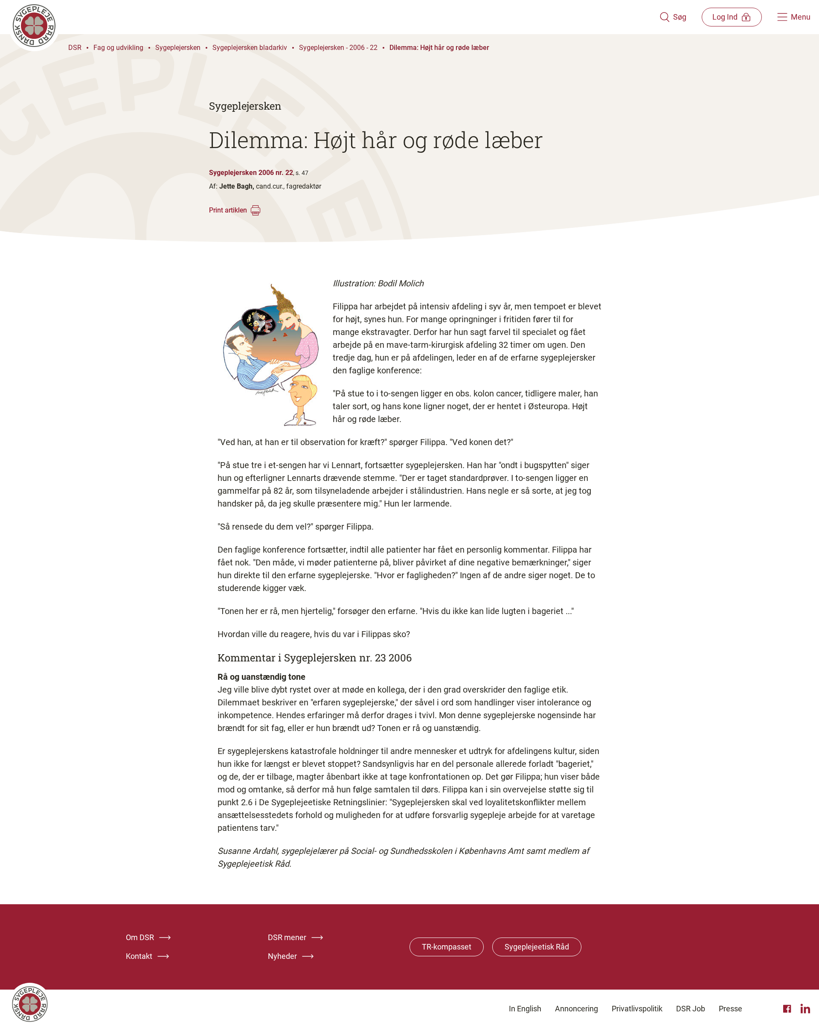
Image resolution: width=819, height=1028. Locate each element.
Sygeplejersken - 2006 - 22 (338, 48)
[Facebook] (788, 1009)
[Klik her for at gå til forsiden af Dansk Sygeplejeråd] (334, 17)
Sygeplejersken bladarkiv (249, 48)
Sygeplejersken (177, 48)
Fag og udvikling (118, 48)
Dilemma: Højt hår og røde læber (439, 48)
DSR (74, 48)
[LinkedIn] (805, 1009)
